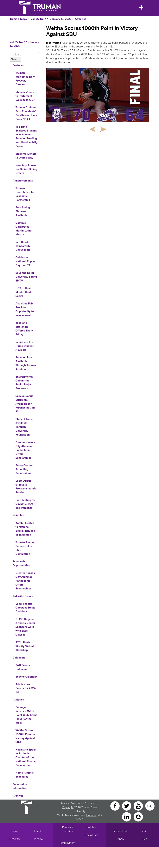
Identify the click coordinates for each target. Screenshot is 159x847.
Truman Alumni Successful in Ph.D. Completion (25, 548)
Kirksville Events (23, 596)
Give (144, 839)
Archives (18, 795)
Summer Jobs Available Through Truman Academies (26, 363)
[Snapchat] (138, 816)
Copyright (67, 807)
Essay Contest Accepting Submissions (24, 469)
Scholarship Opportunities (21, 563)
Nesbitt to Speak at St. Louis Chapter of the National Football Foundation (26, 757)
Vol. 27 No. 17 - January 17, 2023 (51, 19)
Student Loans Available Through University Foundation (24, 426)
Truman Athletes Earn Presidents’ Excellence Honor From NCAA (26, 113)
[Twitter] (127, 805)
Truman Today (18, 19)
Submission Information (20, 786)
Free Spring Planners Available (23, 211)
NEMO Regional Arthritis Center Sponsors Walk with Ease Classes (25, 626)
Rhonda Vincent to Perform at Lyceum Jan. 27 (25, 96)
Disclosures (91, 835)
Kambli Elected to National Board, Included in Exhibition (25, 528)
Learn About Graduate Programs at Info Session (26, 486)
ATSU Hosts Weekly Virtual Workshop (25, 646)
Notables (18, 515)
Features (18, 65)
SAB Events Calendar (23, 667)
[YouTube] (138, 805)
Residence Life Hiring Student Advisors (25, 346)
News (14, 831)
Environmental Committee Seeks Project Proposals (25, 382)
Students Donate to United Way (26, 155)
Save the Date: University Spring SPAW (26, 276)
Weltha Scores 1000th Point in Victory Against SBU (25, 736)
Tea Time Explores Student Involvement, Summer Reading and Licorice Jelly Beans (26, 136)
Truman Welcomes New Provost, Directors (25, 78)
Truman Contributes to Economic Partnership (25, 194)
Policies (91, 827)
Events (38, 831)
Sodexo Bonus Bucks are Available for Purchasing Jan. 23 (25, 403)
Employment (67, 842)
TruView (38, 839)
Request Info (120, 831)
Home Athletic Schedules (25, 774)
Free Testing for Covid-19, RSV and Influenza (25, 503)
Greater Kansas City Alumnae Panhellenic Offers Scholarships (25, 450)
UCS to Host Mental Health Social (24, 292)
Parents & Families (67, 829)
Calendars (19, 657)
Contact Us (91, 803)
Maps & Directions (72, 803)
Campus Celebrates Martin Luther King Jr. (24, 228)
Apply (121, 839)
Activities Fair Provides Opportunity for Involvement (25, 309)
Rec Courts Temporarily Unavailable (23, 246)
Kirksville (91, 815)
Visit (144, 831)
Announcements (23, 180)
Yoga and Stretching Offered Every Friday (24, 328)
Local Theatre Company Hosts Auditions (25, 607)
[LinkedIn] (127, 816)
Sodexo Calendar (26, 676)
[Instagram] (149, 805)
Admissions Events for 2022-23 (26, 688)
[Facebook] (115, 805)
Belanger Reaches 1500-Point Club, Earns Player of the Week (26, 715)
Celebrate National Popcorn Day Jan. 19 (26, 261)
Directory (15, 839)
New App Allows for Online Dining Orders (26, 169)
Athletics (80, 19)
